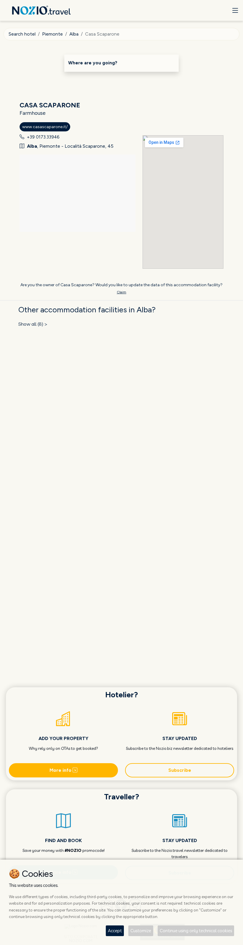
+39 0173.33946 (43, 137)
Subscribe (179, 770)
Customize (140, 930)
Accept (115, 930)
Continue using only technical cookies (196, 930)
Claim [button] (121, 292)
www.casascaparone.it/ (45, 126)
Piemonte (52, 34)
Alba (74, 34)
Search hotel (22, 34)
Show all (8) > (32, 324)
